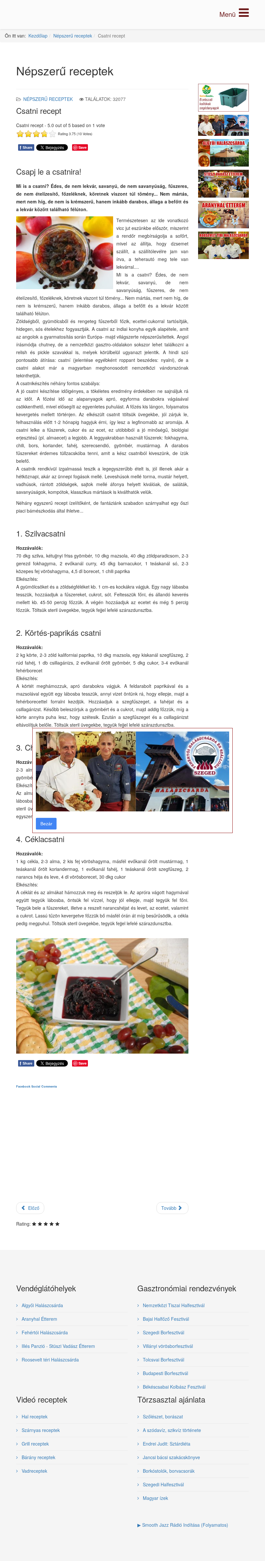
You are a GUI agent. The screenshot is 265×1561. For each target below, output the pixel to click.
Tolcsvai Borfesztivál (163, 1359)
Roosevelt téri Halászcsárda (49, 1359)
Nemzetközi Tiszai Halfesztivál (173, 1305)
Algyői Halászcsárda (41, 1305)
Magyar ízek (155, 1498)
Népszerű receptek (72, 35)
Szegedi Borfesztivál (163, 1332)
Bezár (46, 823)
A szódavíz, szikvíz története (171, 1430)
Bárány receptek (37, 1457)
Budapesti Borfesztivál (165, 1373)
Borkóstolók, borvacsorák (168, 1471)
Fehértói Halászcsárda (44, 1332)
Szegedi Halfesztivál (163, 1484)
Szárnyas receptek (40, 1430)
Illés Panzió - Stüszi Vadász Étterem (57, 1346)
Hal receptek (34, 1416)
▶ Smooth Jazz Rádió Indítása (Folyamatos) (182, 1525)
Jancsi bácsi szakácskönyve (171, 1457)
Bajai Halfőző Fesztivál (165, 1319)
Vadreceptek (33, 1471)
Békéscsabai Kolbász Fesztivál (174, 1386)
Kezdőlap (38, 35)
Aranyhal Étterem (38, 1319)
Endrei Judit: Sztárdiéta (166, 1443)
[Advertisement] (102, 1150)
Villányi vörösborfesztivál (167, 1346)
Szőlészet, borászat (162, 1416)
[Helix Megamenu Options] (234, 14)
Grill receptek (34, 1443)
